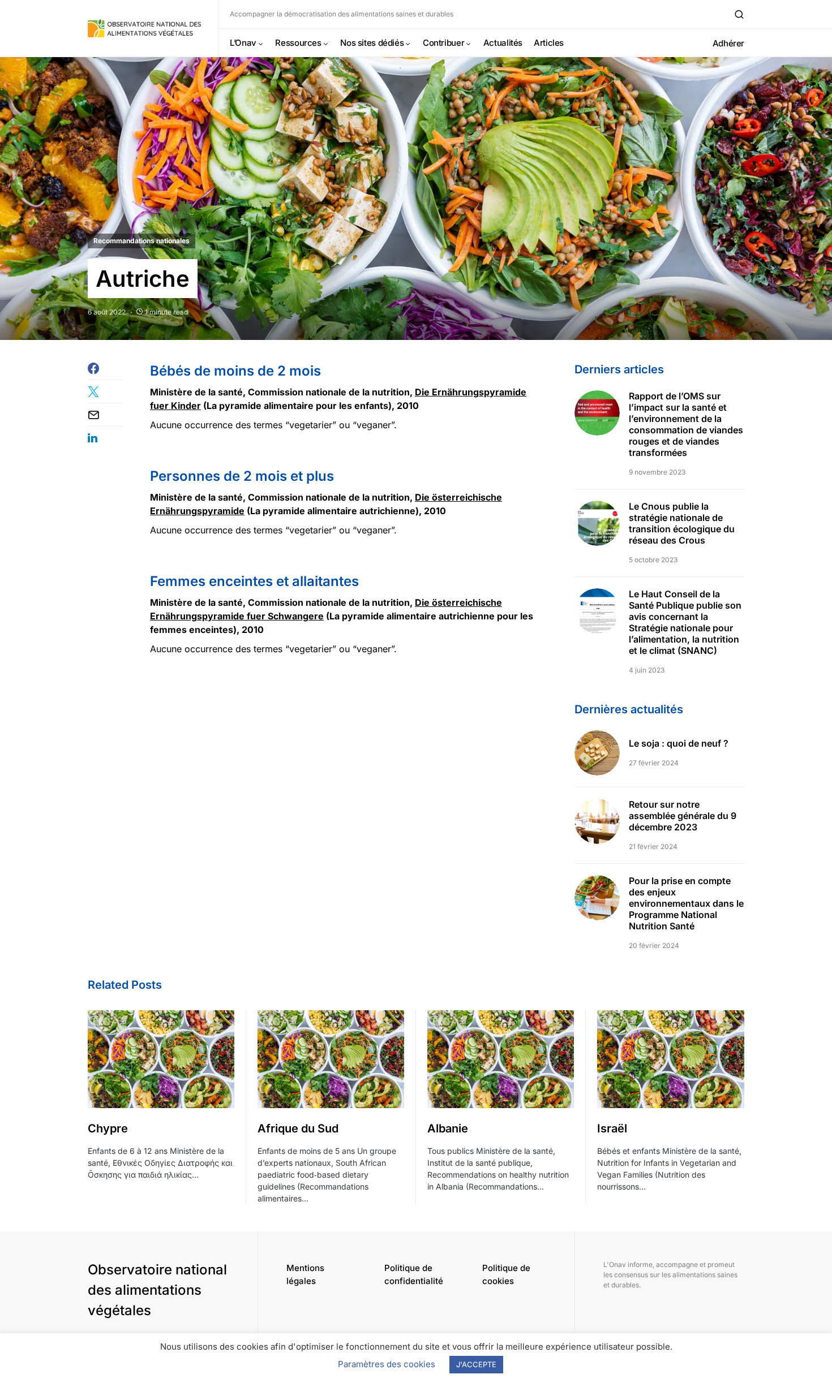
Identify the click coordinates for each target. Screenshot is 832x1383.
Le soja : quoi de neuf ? (678, 743)
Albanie (447, 1128)
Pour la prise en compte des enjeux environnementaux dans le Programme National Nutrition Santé (686, 903)
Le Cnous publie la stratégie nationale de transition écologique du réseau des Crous (682, 523)
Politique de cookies (506, 1274)
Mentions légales (305, 1274)
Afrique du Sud (298, 1128)
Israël (612, 1128)
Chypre (108, 1128)
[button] (739, 14)
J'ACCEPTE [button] (476, 1364)
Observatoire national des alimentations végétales (157, 1290)
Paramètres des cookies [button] (386, 1364)
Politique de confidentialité (413, 1274)
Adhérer (728, 43)
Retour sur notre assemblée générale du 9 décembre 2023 (682, 816)
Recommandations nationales (141, 240)
